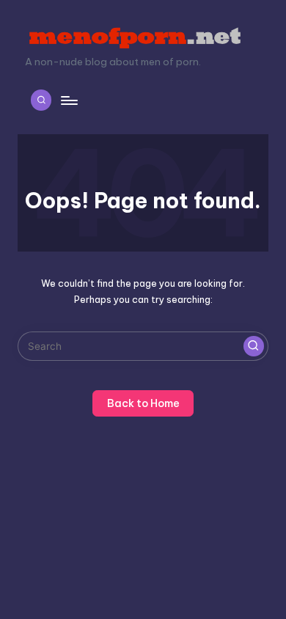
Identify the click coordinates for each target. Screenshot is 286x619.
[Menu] (68, 100)
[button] (253, 346)
